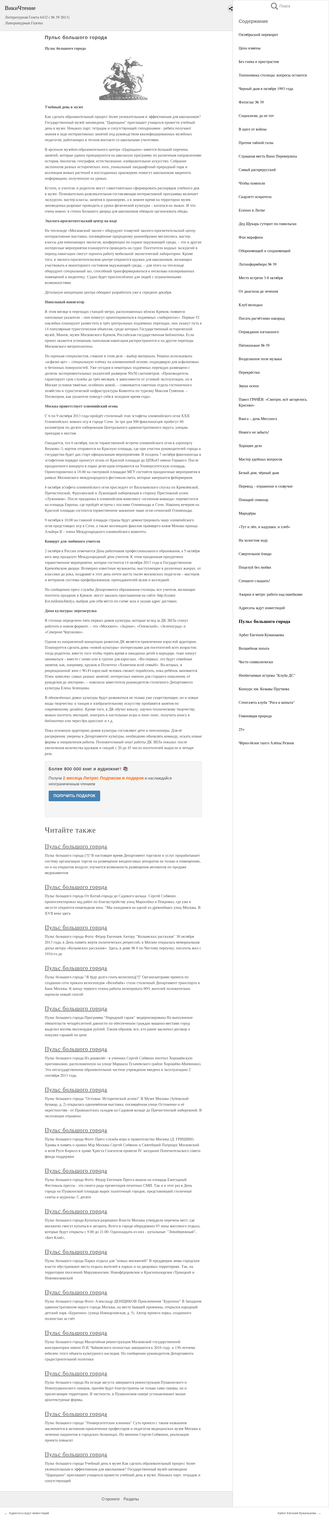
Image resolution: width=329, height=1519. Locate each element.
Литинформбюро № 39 (257, 264)
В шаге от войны (253, 128)
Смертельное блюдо (255, 553)
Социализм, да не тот (256, 115)
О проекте (111, 1499)
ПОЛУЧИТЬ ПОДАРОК (74, 796)
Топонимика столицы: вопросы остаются (273, 74)
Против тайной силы (256, 142)
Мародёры (247, 513)
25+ (242, 729)
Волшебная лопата (254, 648)
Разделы (131, 1499)
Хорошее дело (250, 445)
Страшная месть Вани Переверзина (268, 156)
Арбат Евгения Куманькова (261, 634)
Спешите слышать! (254, 580)
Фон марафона (251, 237)
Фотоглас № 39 (251, 101)
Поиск (280, 6)
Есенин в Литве (252, 210)
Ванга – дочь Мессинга (258, 418)
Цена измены (250, 47)
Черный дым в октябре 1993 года (266, 88)
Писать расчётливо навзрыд (262, 318)
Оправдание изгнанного (259, 331)
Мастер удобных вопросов (260, 459)
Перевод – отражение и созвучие (266, 486)
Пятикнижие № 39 (254, 345)
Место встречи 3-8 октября (261, 277)
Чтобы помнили (252, 183)
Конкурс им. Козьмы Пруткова (264, 688)
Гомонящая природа (255, 715)
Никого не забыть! (254, 432)
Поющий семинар (253, 499)
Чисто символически (256, 661)
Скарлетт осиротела (255, 196)
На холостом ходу (253, 540)
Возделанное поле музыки (260, 358)
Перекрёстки (249, 372)
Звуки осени (249, 385)
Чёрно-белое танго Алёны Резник (266, 742)
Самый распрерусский (257, 169)
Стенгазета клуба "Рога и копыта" (267, 702)
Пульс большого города (76, 846)
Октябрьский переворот (258, 34)
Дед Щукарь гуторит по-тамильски (267, 223)
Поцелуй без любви (255, 567)
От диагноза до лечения (258, 291)
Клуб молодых (251, 304)
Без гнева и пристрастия (259, 61)
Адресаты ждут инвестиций (262, 607)
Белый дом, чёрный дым (259, 472)
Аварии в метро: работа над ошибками (271, 594)
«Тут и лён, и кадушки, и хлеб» (264, 526)
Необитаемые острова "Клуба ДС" (267, 675)
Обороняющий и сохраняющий (264, 250)
